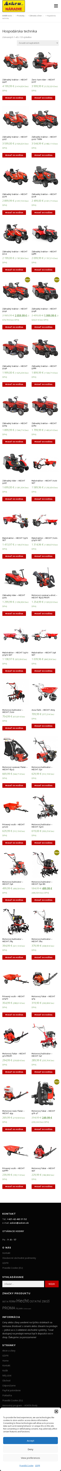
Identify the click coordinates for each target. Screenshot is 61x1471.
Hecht (22, 1301)
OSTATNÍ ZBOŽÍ (40, 1301)
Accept (30, 1440)
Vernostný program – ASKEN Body (19, 1405)
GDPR (37, 1465)
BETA (5, 1301)
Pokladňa (7, 1395)
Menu (55, 6)
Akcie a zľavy (8, 1350)
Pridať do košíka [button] (14, 98)
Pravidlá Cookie (26, 1465)
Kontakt (6, 1252)
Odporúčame (9, 1385)
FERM (12, 1301)
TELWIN (19, 1308)
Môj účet (6, 1375)
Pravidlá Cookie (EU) (12, 1267)
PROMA (8, 1307)
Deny (30, 1449)
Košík (5, 1370)
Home (5, 1360)
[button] (56, 1411)
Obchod (6, 1380)
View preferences (30, 1457)
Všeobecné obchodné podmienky (19, 1257)
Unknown (27, 1309)
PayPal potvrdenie (11, 1390)
